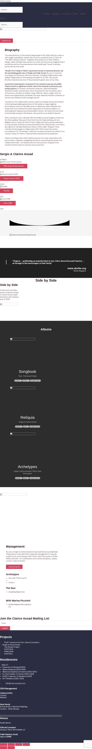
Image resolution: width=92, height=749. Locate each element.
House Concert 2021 (12, 178)
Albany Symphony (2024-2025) (14, 669)
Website (3, 697)
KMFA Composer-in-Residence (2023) (17, 676)
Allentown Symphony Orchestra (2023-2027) (19, 672)
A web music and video (9, 290)
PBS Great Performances (14, 166)
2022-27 (5, 665)
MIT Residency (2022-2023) (13, 678)
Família (6, 191)
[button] (21, 37)
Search (2, 3)
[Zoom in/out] (3, 744)
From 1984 (8, 203)
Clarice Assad (5, 1)
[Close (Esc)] (26, 744)
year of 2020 (5, 299)
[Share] (18, 744)
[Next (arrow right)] (11, 747)
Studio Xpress (5, 723)
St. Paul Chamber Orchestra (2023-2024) (18, 674)
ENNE (9, 737)
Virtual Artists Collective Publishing (14, 707)
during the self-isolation (9, 297)
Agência (3, 737)
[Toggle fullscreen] (11, 744)
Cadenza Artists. (19, 561)
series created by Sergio (9, 292)
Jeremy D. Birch (6, 730)
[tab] (46, 167)
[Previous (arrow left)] (3, 747)
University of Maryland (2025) (13, 667)
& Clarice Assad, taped (9, 295)
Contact (3, 695)
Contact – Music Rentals (9, 709)
